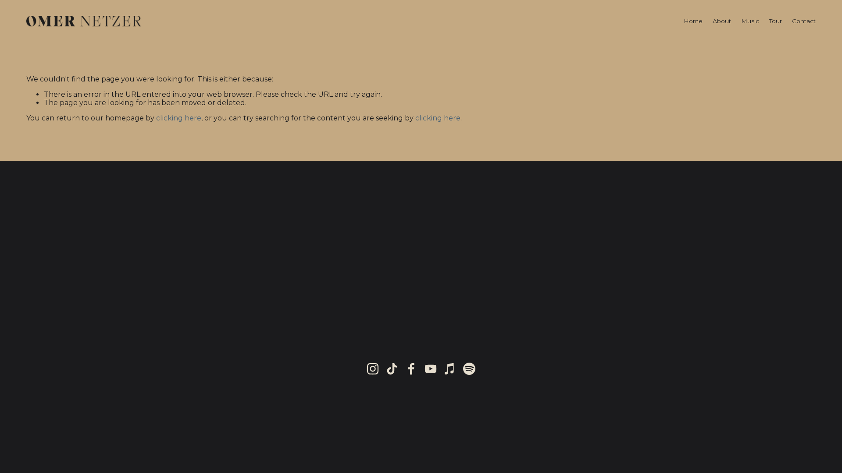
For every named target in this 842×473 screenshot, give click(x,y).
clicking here (178, 118)
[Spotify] (469, 369)
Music (750, 21)
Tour (775, 21)
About (722, 21)
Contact (804, 21)
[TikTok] (392, 369)
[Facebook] (411, 369)
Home (693, 21)
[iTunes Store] (450, 369)
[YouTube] (431, 369)
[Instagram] (373, 369)
